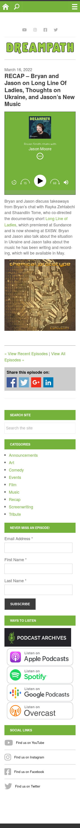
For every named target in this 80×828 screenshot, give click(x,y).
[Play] (41, 181)
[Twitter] (56, 29)
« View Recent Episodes (26, 353)
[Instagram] (35, 29)
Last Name (15, 580)
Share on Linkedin (48, 382)
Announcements (23, 455)
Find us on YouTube (29, 742)
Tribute (15, 514)
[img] (40, 156)
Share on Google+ (36, 382)
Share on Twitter (24, 382)
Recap (14, 499)
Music (14, 492)
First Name (15, 559)
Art (11, 462)
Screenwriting (21, 507)
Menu (74, 6)
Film (12, 484)
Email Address (18, 538)
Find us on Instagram (28, 757)
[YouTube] (24, 29)
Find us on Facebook (28, 771)
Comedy (16, 470)
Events (15, 477)
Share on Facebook (12, 382)
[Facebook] (45, 29)
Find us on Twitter (27, 786)
